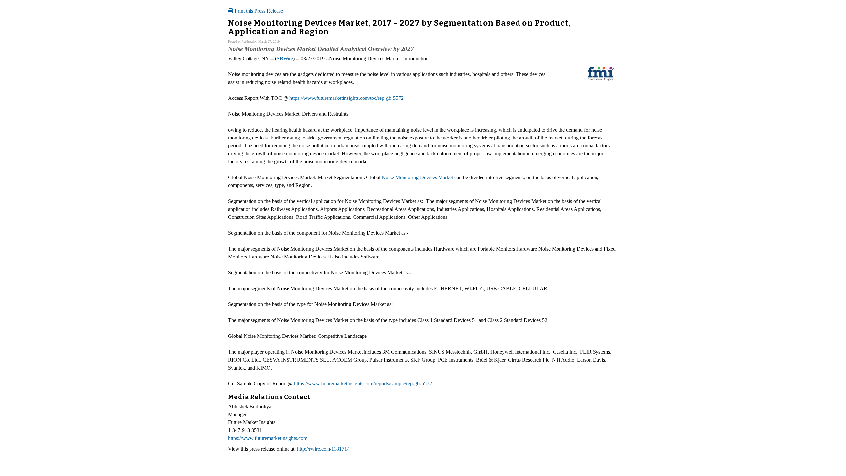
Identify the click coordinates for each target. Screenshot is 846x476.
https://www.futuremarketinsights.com (267, 438)
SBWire (285, 58)
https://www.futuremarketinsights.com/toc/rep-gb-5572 (346, 98)
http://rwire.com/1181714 (323, 449)
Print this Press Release (258, 11)
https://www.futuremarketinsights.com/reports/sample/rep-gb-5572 (363, 383)
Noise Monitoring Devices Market (417, 177)
